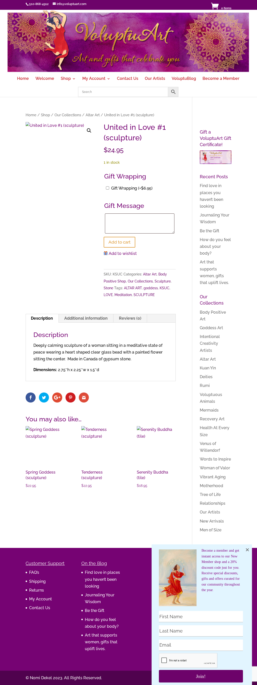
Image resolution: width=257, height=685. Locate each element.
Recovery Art (212, 419)
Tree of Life (210, 494)
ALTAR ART (133, 288)
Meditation (123, 295)
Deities (206, 376)
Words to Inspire (215, 459)
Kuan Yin (208, 368)
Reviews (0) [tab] (130, 318)
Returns (36, 590)
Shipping (37, 581)
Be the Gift (209, 231)
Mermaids (209, 410)
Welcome (44, 79)
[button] (89, 130)
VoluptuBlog (184, 79)
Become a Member (221, 79)
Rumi (205, 385)
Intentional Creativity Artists (210, 343)
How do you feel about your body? (215, 246)
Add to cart (119, 242)
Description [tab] (42, 318)
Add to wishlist (123, 253)
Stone (108, 288)
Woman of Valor (215, 468)
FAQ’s (34, 572)
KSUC (164, 288)
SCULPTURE (144, 295)
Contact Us (127, 79)
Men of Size (210, 530)
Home (23, 79)
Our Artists (155, 79)
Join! (201, 676)
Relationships (212, 503)
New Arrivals (212, 521)
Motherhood (211, 485)
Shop (66, 79)
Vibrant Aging (213, 477)
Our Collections (67, 115)
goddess (151, 288)
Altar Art (93, 115)
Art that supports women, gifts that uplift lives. (101, 642)
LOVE (108, 295)
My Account (93, 79)
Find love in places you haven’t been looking (102, 579)
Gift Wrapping (132, 188)
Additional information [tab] (86, 318)
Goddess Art (211, 327)
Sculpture (163, 281)
